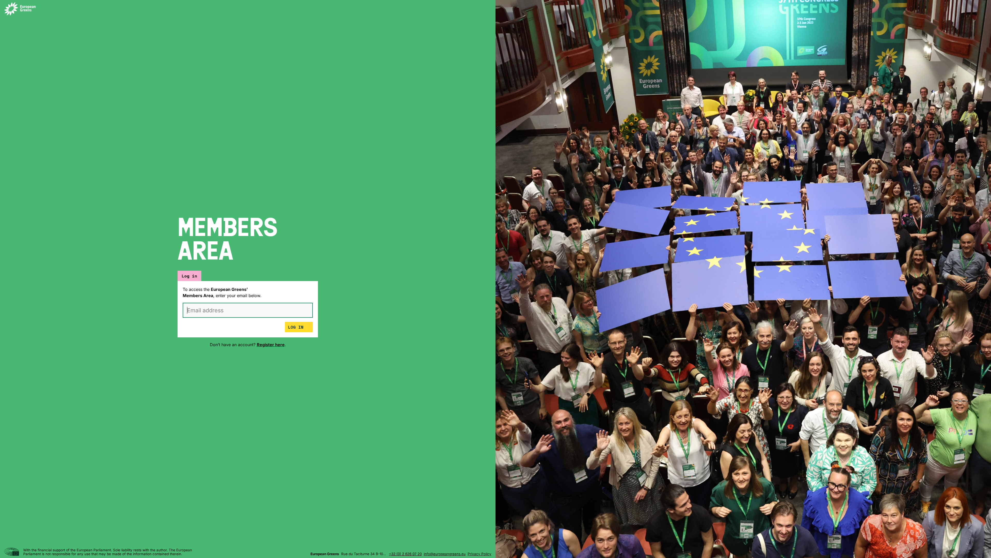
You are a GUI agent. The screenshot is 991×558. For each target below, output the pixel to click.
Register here (271, 344)
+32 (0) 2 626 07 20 (405, 554)
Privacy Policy (479, 554)
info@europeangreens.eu (445, 554)
